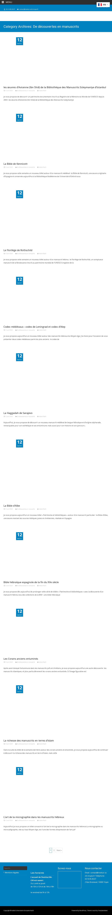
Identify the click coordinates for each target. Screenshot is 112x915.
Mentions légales (12, 872)
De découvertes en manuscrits (26, 91)
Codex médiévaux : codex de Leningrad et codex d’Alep (34, 326)
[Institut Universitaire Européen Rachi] (17, 16)
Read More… (9, 104)
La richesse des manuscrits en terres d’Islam (29, 740)
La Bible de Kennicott (15, 163)
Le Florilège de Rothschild (18, 250)
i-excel (94, 910)
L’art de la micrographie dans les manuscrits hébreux (34, 817)
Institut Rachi (42, 91)
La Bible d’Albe (12, 505)
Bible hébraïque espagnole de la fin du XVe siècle (31, 582)
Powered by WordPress (79, 910)
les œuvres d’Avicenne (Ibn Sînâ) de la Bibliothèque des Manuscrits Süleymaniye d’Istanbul (55, 87)
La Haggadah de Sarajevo (18, 413)
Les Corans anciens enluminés (21, 658)
